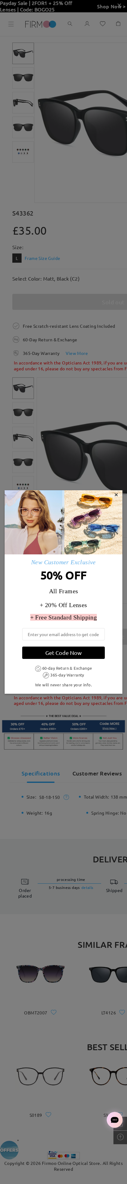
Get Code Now (63, 652)
